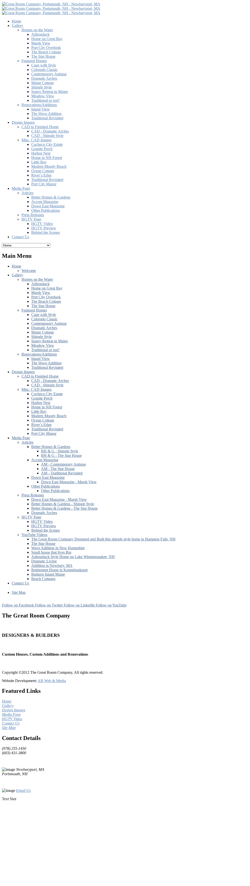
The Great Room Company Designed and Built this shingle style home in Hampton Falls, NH (103, 539)
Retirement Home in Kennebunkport (59, 570)
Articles (27, 442)
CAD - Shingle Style (47, 385)
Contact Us (20, 583)
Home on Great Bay (46, 288)
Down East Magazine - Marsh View (69, 482)
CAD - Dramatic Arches (50, 381)
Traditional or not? (45, 350)
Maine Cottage (42, 332)
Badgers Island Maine (48, 574)
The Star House (43, 306)
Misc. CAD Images (36, 389)
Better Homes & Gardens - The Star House (64, 508)
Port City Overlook (46, 297)
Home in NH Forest (46, 407)
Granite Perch (41, 398)
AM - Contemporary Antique (63, 464)
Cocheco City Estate (47, 394)
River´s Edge (41, 425)
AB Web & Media (52, 681)
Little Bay (39, 411)
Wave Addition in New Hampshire (58, 548)
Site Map (19, 592)
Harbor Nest (40, 403)
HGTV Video (42, 521)
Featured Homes (34, 310)
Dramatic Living (44, 561)
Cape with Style (43, 315)
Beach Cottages (43, 579)
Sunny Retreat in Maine (49, 341)
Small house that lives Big (51, 552)
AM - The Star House (58, 469)
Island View (40, 359)
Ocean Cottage (42, 420)
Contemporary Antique (49, 323)
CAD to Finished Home (40, 376)
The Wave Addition (46, 363)
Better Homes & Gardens (50, 447)
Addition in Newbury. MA (52, 565)
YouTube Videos (34, 535)
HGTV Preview (43, 526)
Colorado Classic (44, 319)
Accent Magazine (44, 460)
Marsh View (40, 293)
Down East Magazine (48, 477)
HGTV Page (31, 517)
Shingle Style (41, 337)
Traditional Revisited (47, 367)
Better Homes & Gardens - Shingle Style (62, 504)
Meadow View (42, 345)
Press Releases (32, 495)
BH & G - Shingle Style (59, 451)
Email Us (23, 790)
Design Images (23, 372)
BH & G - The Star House (61, 455)
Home (16, 266)
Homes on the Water (37, 279)
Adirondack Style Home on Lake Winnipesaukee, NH (73, 557)
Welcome (28, 271)
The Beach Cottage (46, 301)
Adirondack (40, 284)
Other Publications (45, 486)
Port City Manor (43, 433)
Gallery (17, 275)
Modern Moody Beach (48, 416)
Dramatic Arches (44, 328)
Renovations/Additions (39, 354)
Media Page (21, 438)
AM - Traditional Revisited (62, 473)
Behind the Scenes (45, 530)
